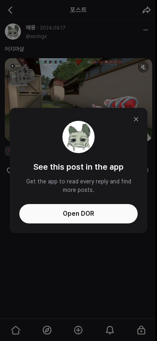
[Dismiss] (136, 119)
